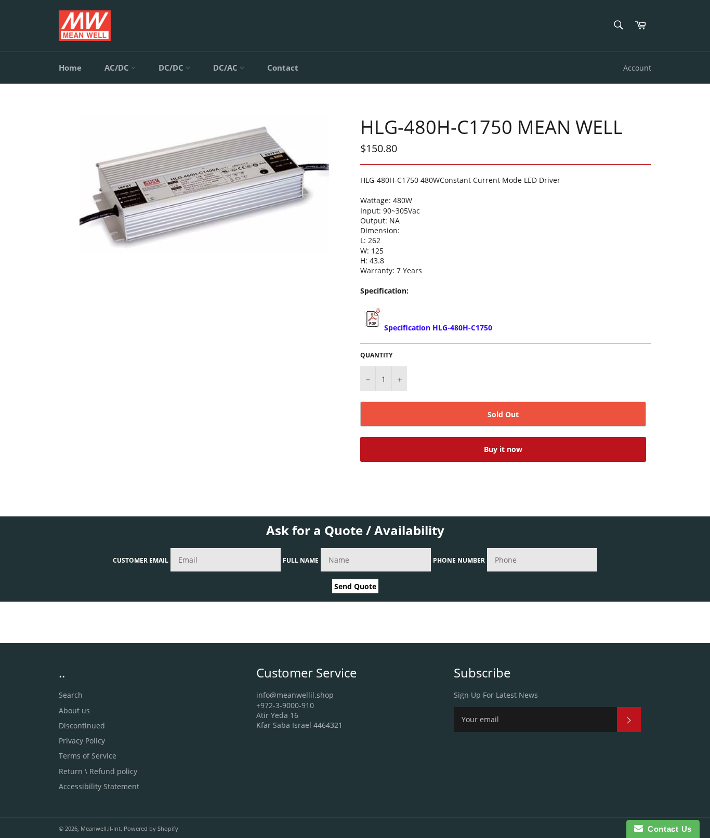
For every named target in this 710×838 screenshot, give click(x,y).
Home (70, 67)
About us (74, 710)
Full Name (301, 560)
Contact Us (667, 828)
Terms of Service (87, 756)
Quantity (376, 355)
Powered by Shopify (151, 828)
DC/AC (226, 67)
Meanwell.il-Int (101, 828)
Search (71, 695)
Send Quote (355, 586)
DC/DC (172, 67)
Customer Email (140, 560)
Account (637, 68)
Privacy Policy (82, 741)
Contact (282, 67)
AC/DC (117, 67)
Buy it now (503, 449)
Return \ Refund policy (98, 771)
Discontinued (82, 725)
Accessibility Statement (99, 786)
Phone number (459, 560)
